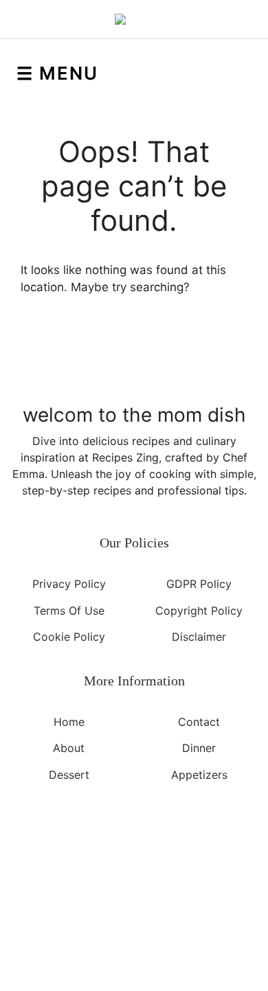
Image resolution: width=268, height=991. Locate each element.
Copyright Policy (199, 610)
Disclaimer (199, 636)
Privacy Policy (69, 584)
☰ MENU (57, 73)
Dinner (199, 748)
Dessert (69, 774)
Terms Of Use (69, 610)
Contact (199, 721)
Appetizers (199, 774)
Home (69, 721)
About (69, 748)
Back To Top (128, 908)
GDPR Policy (199, 584)
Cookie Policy (69, 636)
